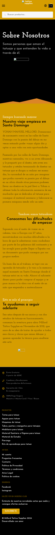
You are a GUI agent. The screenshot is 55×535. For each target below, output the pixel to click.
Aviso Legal (7, 473)
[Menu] (6, 6)
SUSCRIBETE (11, 511)
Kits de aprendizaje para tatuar (17, 444)
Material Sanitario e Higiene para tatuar (21, 433)
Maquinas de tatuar (11, 422)
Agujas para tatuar (11, 419)
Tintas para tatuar (10, 415)
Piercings (6, 441)
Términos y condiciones (12, 469)
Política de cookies (10, 477)
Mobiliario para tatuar (12, 430)
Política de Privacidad (12, 466)
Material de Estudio (11, 437)
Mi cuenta (6, 455)
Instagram (6, 491)
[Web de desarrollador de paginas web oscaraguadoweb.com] (27, 527)
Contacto (6, 462)
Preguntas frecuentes (12, 458)
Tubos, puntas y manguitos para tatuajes (21, 426)
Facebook (6, 487)
